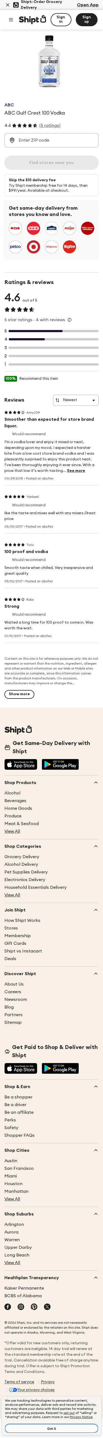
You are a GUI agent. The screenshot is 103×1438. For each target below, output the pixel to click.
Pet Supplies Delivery (26, 872)
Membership (17, 936)
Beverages (15, 801)
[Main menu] (10, 19)
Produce (12, 816)
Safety (11, 1128)
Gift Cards (15, 943)
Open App (88, 5)
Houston (13, 1184)
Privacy (48, 1382)
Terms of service (19, 1382)
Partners (13, 1015)
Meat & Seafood (21, 824)
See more (76, 471)
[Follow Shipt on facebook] (7, 1307)
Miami (10, 1176)
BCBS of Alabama (23, 1296)
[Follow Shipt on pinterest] (34, 1307)
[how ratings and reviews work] (69, 319)
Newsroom (15, 999)
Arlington (14, 1224)
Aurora (11, 1232)
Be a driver (15, 1105)
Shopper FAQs (19, 1135)
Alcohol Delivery (21, 864)
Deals (10, 959)
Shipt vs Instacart (23, 951)
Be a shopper (18, 1097)
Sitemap (13, 1022)
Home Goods (18, 808)
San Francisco (19, 1168)
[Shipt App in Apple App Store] (20, 765)
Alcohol (12, 793)
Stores (11, 928)
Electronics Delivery (24, 880)
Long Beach (16, 1255)
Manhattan (16, 1191)
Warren (12, 1240)
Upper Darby (18, 1247)
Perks (10, 1120)
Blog (9, 1007)
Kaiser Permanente (24, 1288)
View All (12, 831)
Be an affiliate (19, 1112)
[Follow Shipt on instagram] (21, 1307)
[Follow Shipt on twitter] (47, 1307)
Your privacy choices (36, 1390)
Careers (12, 992)
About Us (14, 984)
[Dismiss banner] (7, 5)
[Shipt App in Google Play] (60, 765)
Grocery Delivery (21, 857)
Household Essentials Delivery (35, 887)
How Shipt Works (22, 920)
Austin (10, 1161)
